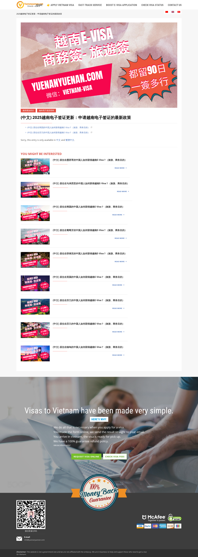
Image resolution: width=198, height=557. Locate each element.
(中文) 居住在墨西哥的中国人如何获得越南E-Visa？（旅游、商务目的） (90, 160)
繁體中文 (70, 139)
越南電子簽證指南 (46, 110)
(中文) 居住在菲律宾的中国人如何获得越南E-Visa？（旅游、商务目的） (90, 253)
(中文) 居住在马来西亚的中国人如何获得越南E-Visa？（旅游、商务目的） (91, 183)
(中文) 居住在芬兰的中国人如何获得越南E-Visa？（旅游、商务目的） (58, 132)
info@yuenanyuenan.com (34, 540)
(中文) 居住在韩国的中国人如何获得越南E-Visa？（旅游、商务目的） (58, 127)
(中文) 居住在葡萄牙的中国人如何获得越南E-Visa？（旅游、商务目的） (90, 230)
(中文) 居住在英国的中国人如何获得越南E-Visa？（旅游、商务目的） (89, 277)
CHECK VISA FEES (115, 456)
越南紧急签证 (28, 110)
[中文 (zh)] (166, 12)
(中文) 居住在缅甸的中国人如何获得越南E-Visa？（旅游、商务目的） (89, 347)
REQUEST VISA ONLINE (86, 456)
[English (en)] (173, 12)
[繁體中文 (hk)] (179, 12)
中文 (58, 139)
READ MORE (120, 168)
